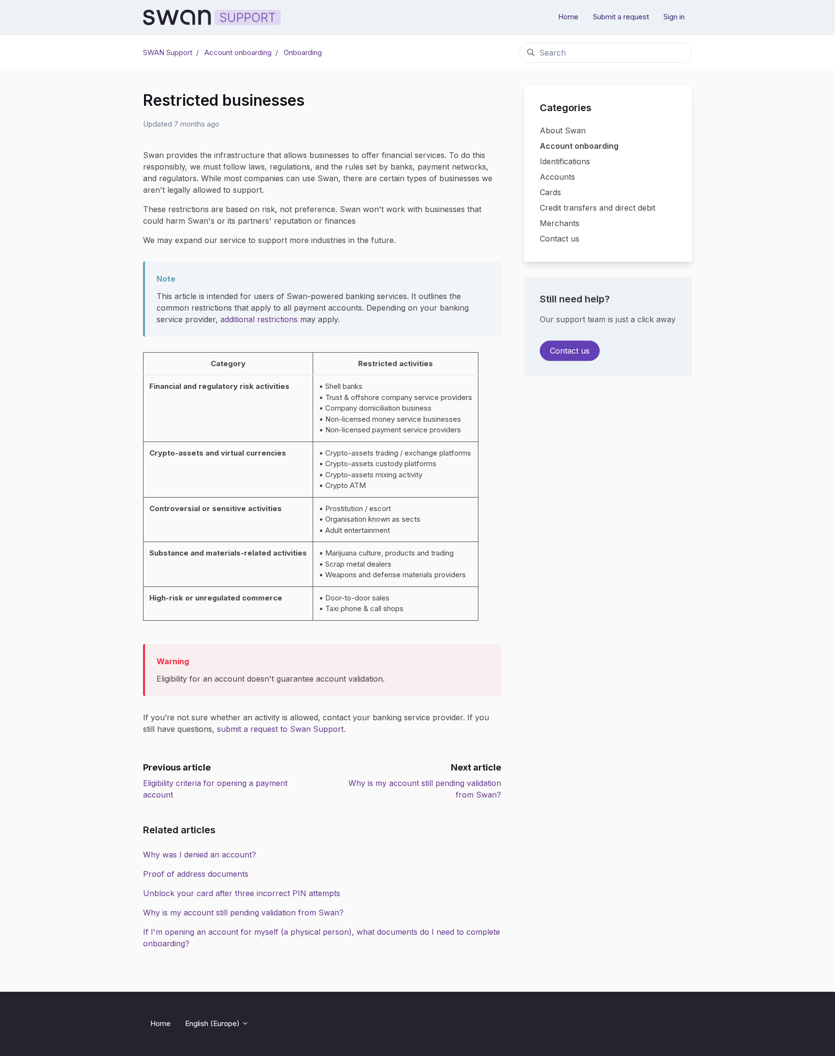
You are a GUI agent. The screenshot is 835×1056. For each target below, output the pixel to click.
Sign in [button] (674, 16)
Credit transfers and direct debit (597, 208)
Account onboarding (238, 52)
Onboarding (303, 52)
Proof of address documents (195, 874)
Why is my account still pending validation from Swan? (243, 912)
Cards (550, 192)
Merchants (559, 223)
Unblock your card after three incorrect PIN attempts (241, 893)
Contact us (559, 238)
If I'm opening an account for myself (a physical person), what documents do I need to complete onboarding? (321, 937)
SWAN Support (167, 52)
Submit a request (621, 16)
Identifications (565, 161)
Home (568, 16)
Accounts (557, 177)
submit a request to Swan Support (280, 729)
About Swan (563, 130)
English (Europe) (213, 1023)
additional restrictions (259, 319)
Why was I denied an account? (199, 854)
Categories (565, 108)
